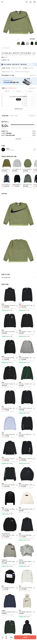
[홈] (30, 2)
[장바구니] (34, 2)
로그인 (18, 99)
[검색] (26, 2)
